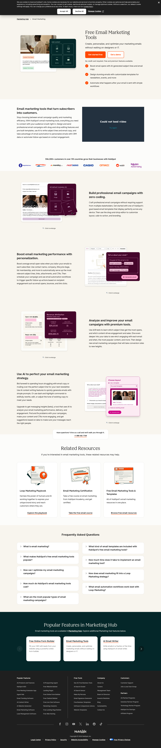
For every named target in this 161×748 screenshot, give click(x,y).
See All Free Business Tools (83, 683)
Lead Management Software (26, 714)
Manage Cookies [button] (98, 740)
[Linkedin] (87, 724)
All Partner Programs (128, 698)
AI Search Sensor (79, 690)
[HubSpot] (80, 731)
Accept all (64, 11)
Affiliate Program (127, 713)
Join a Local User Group (128, 687)
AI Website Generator (24, 706)
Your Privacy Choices (122, 740)
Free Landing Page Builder (52, 710)
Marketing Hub (23, 19)
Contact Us (101, 710)
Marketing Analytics (50, 706)
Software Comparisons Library (84, 706)
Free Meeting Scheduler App (26, 690)
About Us (100, 683)
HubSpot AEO (21, 687)
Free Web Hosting (49, 714)
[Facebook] (60, 724)
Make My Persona (80, 694)
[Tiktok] (101, 724)
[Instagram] (66, 724)
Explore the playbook (37, 513)
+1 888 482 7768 (80, 436)
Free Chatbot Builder (50, 698)
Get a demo (116, 55)
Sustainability (102, 706)
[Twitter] (80, 724)
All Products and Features (26, 683)
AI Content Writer (23, 702)
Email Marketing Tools (77, 641)
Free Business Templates (82, 702)
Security (63, 740)
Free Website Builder (50, 687)
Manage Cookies (94, 11)
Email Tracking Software (25, 698)
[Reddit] (94, 724)
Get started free (95, 55)
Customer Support (127, 683)
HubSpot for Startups (128, 709)
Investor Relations (103, 698)
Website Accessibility (79, 740)
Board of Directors (103, 694)
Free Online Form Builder (41, 641)
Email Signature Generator (83, 698)
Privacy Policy (50, 740)
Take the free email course (80, 513)
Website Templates (80, 710)
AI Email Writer (110, 641)
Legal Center (36, 740)
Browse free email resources (124, 513)
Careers (100, 687)
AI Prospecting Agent (50, 683)
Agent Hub (20, 694)
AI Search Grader (79, 687)
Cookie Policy (88, 6)
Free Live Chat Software (51, 702)
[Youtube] (73, 724)
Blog (99, 702)
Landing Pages (48, 690)
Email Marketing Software (26, 710)
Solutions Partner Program (130, 702)
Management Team (103, 690)
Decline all (79, 11)
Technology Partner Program (130, 705)
